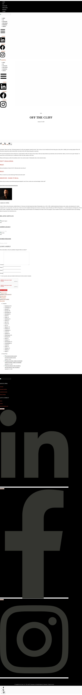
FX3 (3, 3)
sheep (17, 185)
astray (1, 185)
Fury (6, 325)
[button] (3, 33)
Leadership (7, 330)
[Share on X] (3, 690)
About (3, 1)
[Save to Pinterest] (3, 692)
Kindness (6, 328)
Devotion (6, 310)
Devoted (6, 309)
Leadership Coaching (3, 391)
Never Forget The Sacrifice (12, 367)
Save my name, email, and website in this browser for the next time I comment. (16, 275)
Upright (6, 344)
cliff (3, 185)
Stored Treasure (5, 238)
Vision (6, 346)
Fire (41, 113)
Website (1, 273)
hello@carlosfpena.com (4, 406)
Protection (7, 336)
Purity (6, 338)
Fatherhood (7, 318)
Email (1, 270)
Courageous (7, 307)
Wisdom (6, 349)
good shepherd (9, 185)
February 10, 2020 (3, 243)
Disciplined (7, 313)
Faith (6, 315)
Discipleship (7, 312)
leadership (14, 185)
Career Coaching (3, 394)
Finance (6, 320)
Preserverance (7, 335)
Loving (6, 331)
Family (6, 317)
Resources (4, 9)
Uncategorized (7, 343)
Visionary (6, 348)
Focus (6, 323)
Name (1, 267)
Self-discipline (7, 341)
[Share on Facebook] (3, 688)
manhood (6, 333)
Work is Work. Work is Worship (13, 362)
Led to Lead (4, 5)
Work (6, 351)
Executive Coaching (3, 389)
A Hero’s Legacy (5, 226)
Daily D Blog (5, 7)
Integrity (6, 327)
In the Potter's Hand (10, 357)
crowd (5, 185)
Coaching (1, 386)
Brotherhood (7, 305)
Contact (3, 11)
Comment (2, 264)
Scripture (6, 339)
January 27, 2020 (3, 231)
